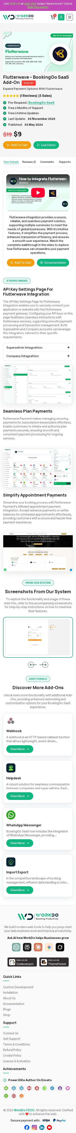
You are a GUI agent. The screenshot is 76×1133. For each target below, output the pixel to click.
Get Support (11, 1038)
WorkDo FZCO (24, 1110)
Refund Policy (12, 1049)
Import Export (17, 872)
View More (17, 749)
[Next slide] (45, 665)
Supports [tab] (65, 161)
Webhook (14, 731)
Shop (6, 1015)
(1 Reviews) (28, 96)
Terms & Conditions (16, 1044)
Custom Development (18, 987)
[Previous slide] (31, 665)
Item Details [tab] (11, 161)
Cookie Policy (12, 1055)
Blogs (7, 1009)
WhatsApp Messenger (24, 825)
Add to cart (23, 262)
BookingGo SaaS (42, 102)
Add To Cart (19, 145)
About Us (9, 998)
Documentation (55, 262)
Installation (10, 992)
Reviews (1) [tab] (29, 161)
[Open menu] (69, 17)
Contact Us (10, 1033)
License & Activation (16, 1061)
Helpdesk (13, 778)
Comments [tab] (47, 161)
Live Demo (48, 145)
